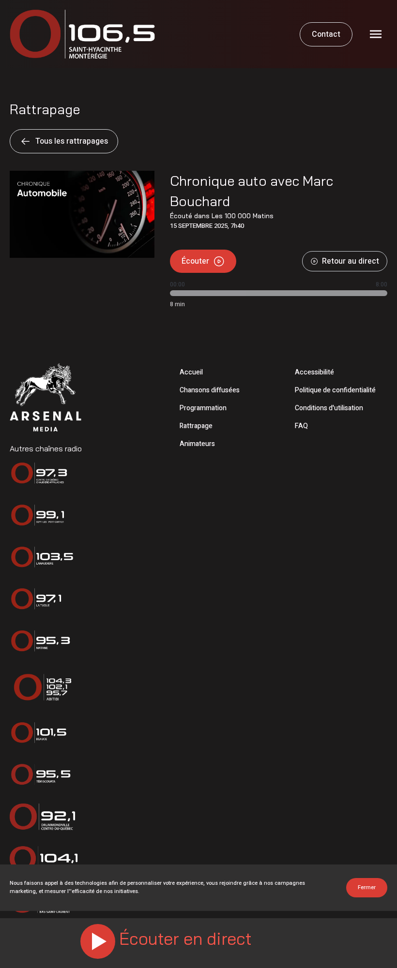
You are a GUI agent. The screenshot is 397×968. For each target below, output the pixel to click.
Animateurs (197, 444)
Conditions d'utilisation (329, 408)
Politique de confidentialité (335, 390)
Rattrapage (196, 426)
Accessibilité (314, 372)
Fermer (367, 887)
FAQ (301, 426)
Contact (326, 34)
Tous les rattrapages (71, 141)
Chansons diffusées (210, 390)
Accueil (191, 372)
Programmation (203, 408)
